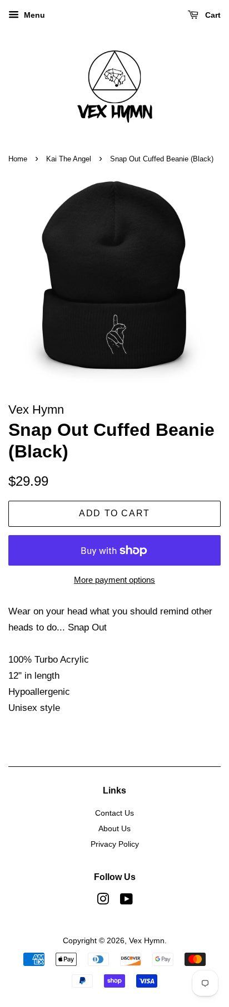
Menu (33, 15)
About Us (114, 828)
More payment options (114, 579)
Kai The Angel (68, 159)
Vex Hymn (147, 940)
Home (17, 159)
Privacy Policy (115, 844)
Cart (212, 15)
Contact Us (114, 812)
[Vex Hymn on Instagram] (103, 901)
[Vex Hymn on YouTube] (126, 901)
